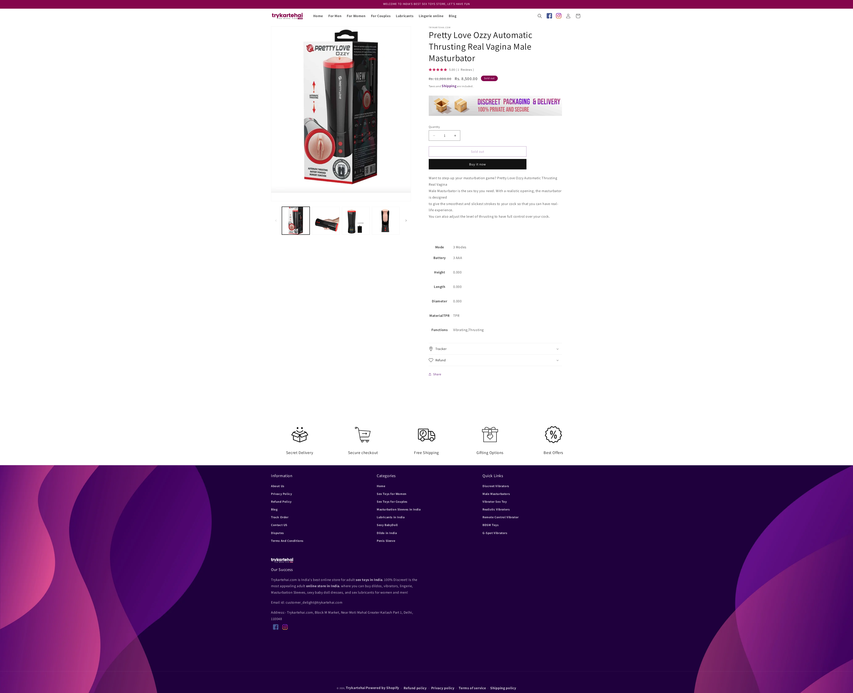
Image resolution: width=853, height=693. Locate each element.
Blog (274, 509)
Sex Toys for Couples (392, 501)
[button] (540, 16)
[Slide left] (276, 220)
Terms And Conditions (287, 540)
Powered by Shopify (382, 687)
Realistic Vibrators (496, 509)
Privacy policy (442, 688)
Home (381, 486)
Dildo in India (387, 533)
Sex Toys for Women (392, 494)
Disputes (277, 533)
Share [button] (437, 374)
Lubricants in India (391, 517)
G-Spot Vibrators (494, 533)
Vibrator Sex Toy (494, 501)
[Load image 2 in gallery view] (326, 221)
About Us (277, 486)
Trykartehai (355, 687)
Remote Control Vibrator (500, 517)
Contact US (279, 525)
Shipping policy (503, 688)
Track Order (280, 517)
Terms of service (472, 688)
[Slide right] (406, 220)
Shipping (449, 86)
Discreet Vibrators (495, 486)
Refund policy (415, 688)
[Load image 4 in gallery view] (386, 221)
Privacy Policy (281, 494)
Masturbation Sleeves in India (399, 509)
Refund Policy (281, 501)
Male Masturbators (496, 494)
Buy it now (477, 164)
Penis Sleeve (386, 540)
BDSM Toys (490, 525)
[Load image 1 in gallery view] (296, 221)
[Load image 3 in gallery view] (356, 221)
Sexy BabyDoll (387, 525)
